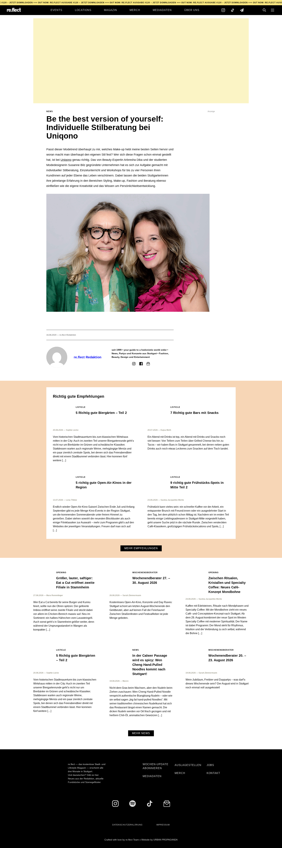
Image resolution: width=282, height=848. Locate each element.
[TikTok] (232, 10)
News (49, 111)
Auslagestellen (188, 765)
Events (56, 10)
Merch (135, 10)
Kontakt (213, 773)
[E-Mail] (148, 363)
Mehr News (141, 733)
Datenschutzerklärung (127, 825)
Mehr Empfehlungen (141, 548)
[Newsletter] (242, 10)
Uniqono (66, 159)
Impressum (163, 825)
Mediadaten (162, 10)
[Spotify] (132, 803)
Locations (83, 10)
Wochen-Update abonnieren (155, 766)
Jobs (210, 765)
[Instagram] (223, 10)
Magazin (110, 10)
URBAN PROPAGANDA (165, 839)
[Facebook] (141, 363)
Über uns (191, 10)
